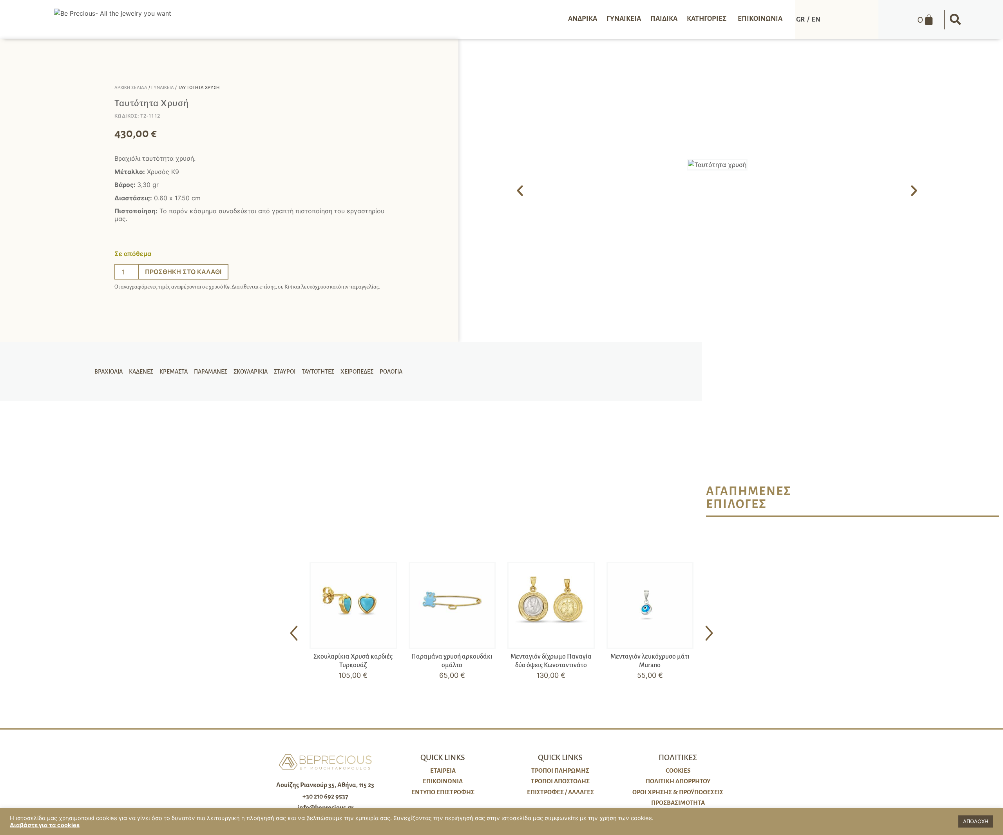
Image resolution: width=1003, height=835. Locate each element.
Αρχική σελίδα (130, 87)
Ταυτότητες (318, 371)
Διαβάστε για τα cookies (45, 825)
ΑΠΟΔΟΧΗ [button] (976, 821)
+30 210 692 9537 (325, 796)
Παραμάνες (210, 371)
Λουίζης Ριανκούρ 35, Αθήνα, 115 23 (325, 785)
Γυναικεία (162, 87)
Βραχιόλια (108, 371)
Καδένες (141, 371)
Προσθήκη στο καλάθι (183, 272)
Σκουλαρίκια (251, 371)
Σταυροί (284, 371)
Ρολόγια (391, 371)
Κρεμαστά (173, 371)
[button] (955, 19)
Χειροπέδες (356, 371)
